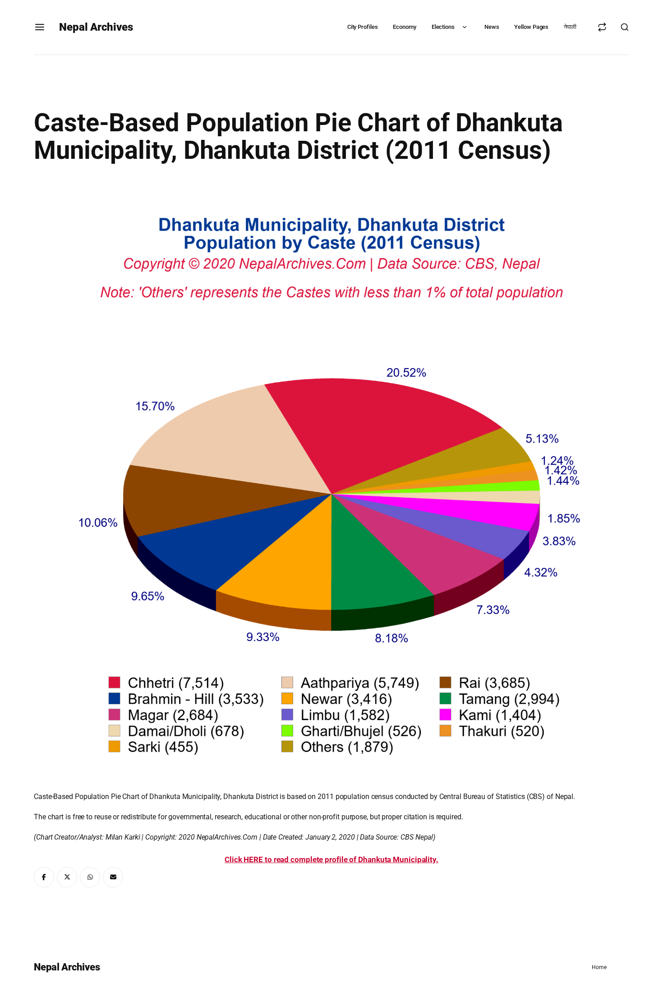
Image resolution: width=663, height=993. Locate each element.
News (491, 26)
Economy (404, 26)
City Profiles (362, 26)
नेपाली (570, 26)
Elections (443, 26)
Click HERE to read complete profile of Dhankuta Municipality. (331, 859)
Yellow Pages (531, 26)
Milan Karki (123, 837)
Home (599, 967)
